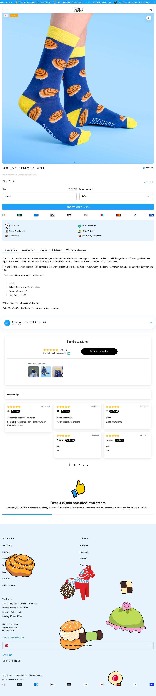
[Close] (153, 2)
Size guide (73, 189)
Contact (6, 559)
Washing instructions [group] (76, 249)
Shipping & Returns (35, 675)
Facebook (84, 552)
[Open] (5, 10)
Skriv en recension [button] (99, 351)
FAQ (4, 572)
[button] (74, 162)
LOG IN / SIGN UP (11, 660)
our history (7, 545)
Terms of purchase (21, 675)
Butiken (5, 552)
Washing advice (7, 675)
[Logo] (78, 10)
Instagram (84, 545)
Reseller (5, 579)
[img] (13, 407)
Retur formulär (9, 586)
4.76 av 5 (63, 350)
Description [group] (11, 249)
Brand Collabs (8, 565)
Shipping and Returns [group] (50, 249)
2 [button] (74, 465)
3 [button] (79, 465)
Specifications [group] (28, 249)
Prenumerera (85, 565)
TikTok (83, 559)
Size (4, 188)
